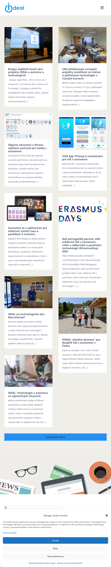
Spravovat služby (9, 532)
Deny (55, 548)
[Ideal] (14, 3)
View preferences (55, 556)
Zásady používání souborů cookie (42, 563)
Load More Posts (55, 437)
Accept (55, 540)
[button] (106, 515)
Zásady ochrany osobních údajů (69, 563)
